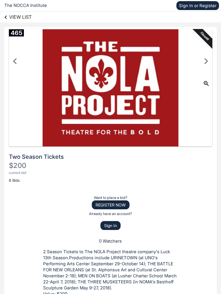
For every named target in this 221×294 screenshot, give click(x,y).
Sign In (110, 225)
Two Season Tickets (36, 156)
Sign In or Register (197, 5)
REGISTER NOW (111, 204)
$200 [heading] (17, 165)
